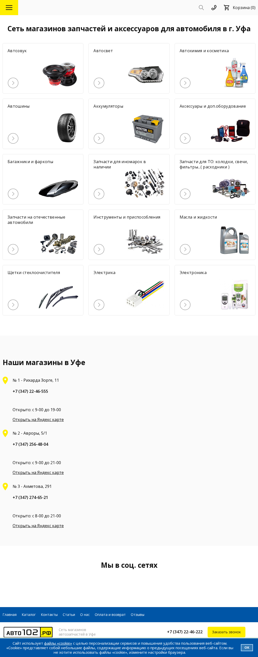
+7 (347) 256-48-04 (30, 444)
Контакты (49, 614)
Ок (246, 647)
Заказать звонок (226, 632)
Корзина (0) (244, 7)
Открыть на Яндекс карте (38, 419)
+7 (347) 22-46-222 (185, 632)
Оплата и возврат (110, 614)
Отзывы (137, 614)
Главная (10, 614)
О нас (85, 614)
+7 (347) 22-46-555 (30, 391)
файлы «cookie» (58, 643)
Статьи (69, 614)
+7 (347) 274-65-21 (30, 497)
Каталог (29, 614)
